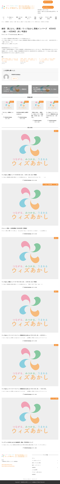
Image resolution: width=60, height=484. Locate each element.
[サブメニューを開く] (57, 460)
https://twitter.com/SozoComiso (8, 466)
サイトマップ (34, 479)
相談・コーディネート (36, 465)
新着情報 (34, 474)
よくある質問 (34, 469)
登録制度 (34, 467)
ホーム (33, 458)
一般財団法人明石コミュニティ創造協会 (28, 482)
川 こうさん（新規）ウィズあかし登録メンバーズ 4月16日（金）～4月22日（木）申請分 (47, 60)
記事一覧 (15, 78)
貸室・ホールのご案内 (36, 462)
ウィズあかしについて (36, 460)
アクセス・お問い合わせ (37, 472)
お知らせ (21, 34)
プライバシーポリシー (27, 479)
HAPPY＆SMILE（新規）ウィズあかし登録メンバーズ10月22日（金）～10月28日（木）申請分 (10, 60)
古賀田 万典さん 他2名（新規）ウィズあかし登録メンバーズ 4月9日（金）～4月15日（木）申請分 (28, 60)
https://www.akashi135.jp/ (7, 464)
